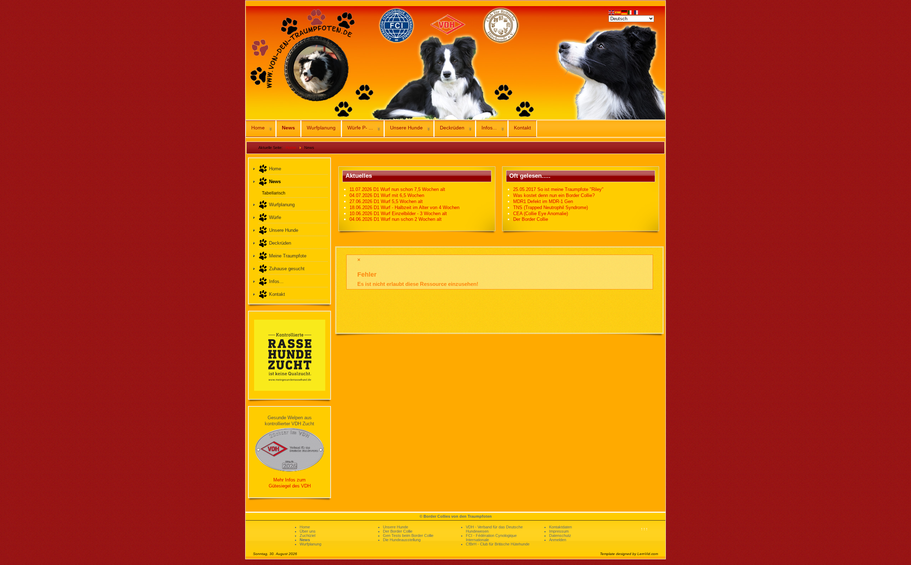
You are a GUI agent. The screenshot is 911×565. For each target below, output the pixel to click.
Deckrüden (452, 127)
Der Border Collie (397, 531)
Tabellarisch (273, 193)
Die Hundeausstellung (402, 540)
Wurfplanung (321, 127)
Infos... (489, 127)
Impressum (559, 531)
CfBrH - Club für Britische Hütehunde (498, 544)
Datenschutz (560, 535)
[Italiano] (631, 12)
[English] (612, 12)
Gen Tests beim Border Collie (408, 535)
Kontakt (522, 127)
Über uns (308, 531)
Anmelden (557, 540)
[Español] (618, 12)
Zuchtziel (307, 535)
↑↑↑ (644, 529)
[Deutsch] (624, 12)
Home (258, 127)
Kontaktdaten (560, 527)
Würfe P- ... (360, 127)
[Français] (637, 12)
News (288, 127)
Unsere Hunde (406, 127)
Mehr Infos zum (289, 480)
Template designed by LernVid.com (629, 554)
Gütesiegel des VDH (290, 486)
